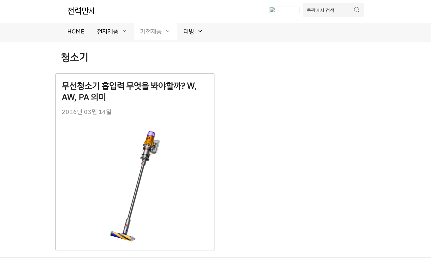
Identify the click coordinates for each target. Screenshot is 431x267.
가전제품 (151, 31)
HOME (75, 31)
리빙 (188, 31)
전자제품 (107, 31)
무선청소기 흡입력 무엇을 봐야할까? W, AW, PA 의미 (129, 91)
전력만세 (81, 11)
